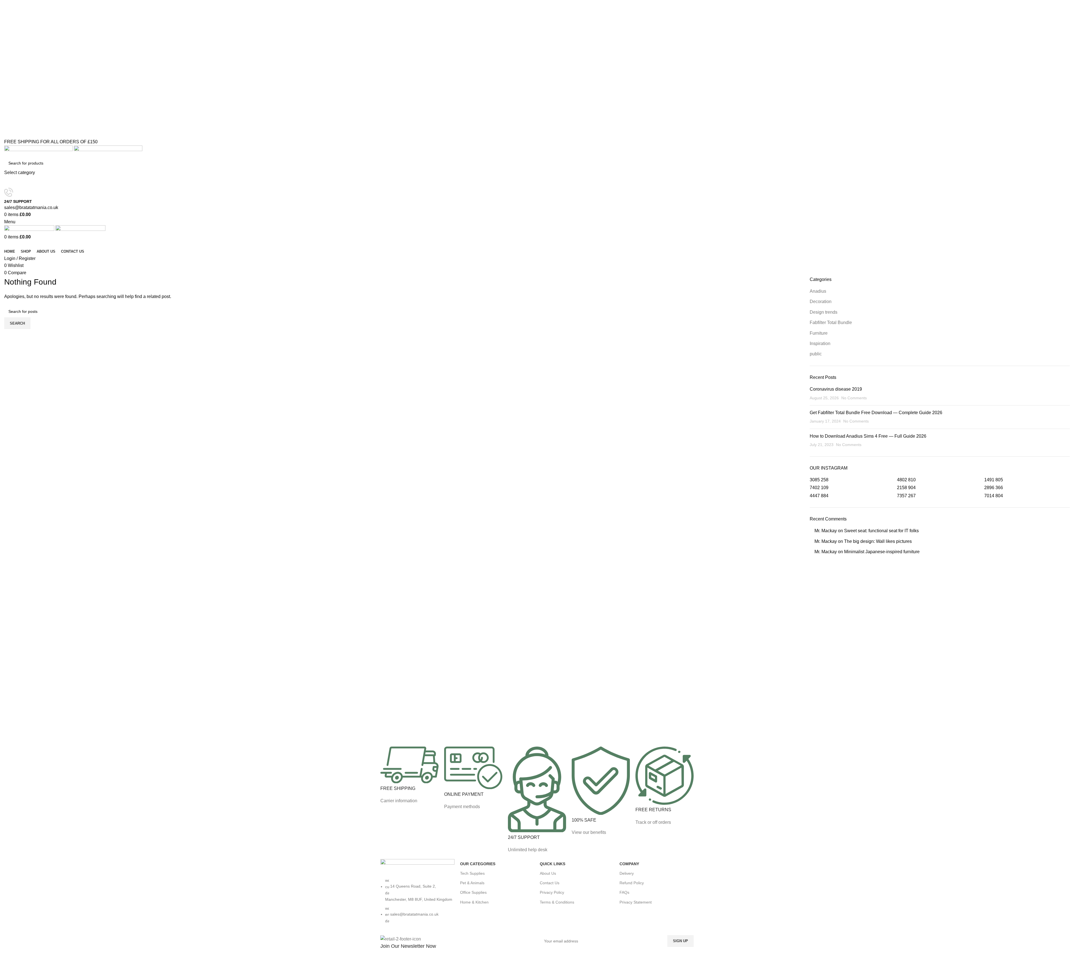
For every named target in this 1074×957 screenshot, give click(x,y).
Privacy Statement (636, 902)
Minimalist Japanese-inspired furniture (882, 551)
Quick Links (552, 864)
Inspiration (820, 343)
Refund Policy (632, 883)
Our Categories (477, 864)
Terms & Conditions (557, 902)
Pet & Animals (472, 883)
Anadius (818, 291)
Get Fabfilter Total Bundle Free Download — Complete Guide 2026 (876, 412)
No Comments (854, 398)
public (816, 353)
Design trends (823, 312)
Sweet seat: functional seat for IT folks (881, 530)
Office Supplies (473, 892)
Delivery (627, 873)
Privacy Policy (552, 892)
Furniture (819, 333)
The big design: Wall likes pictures (878, 541)
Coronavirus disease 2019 (836, 389)
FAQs (624, 892)
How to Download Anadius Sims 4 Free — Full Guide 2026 (868, 436)
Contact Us (549, 883)
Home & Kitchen (474, 902)
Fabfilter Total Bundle (831, 322)
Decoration (821, 301)
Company (629, 864)
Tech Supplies (472, 873)
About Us (548, 873)
